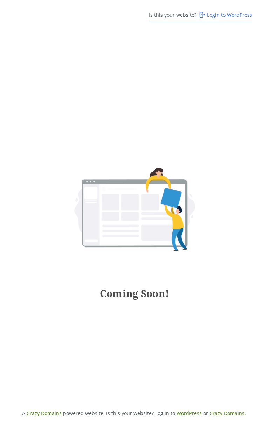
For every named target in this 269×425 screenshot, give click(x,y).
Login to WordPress (229, 15)
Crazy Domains (44, 413)
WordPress (189, 413)
